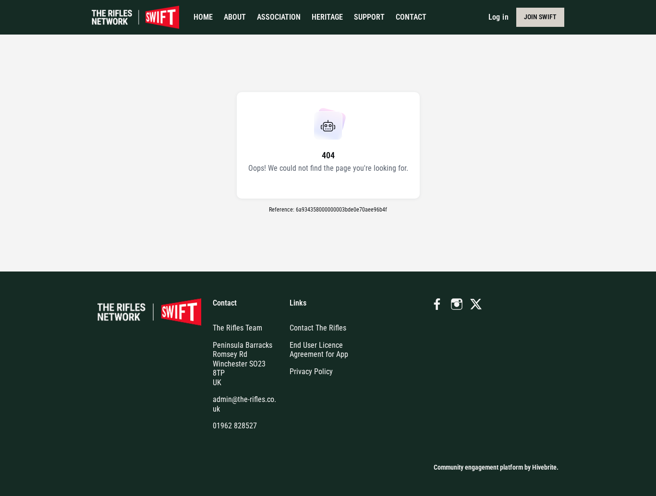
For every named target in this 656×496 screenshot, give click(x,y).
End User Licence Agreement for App (319, 350)
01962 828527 (235, 425)
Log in (498, 17)
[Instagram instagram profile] (456, 304)
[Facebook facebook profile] (437, 304)
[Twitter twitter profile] (476, 306)
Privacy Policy (311, 371)
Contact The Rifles (318, 327)
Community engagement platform (478, 467)
